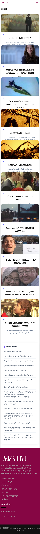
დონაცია (4, 499)
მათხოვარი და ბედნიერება (20, 164)
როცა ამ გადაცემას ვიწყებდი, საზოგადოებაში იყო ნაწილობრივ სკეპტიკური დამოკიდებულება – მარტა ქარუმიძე (20, 394)
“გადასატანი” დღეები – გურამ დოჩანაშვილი (19, 361)
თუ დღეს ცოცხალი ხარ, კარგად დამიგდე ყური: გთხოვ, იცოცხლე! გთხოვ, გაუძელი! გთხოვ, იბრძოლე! (18, 416)
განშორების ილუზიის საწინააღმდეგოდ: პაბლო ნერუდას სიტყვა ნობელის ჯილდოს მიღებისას (18, 437)
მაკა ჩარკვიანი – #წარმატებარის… (16, 387)
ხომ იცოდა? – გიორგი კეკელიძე (15, 370)
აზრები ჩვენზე (6, 485)
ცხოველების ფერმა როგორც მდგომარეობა (19, 365)
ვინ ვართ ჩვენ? (6, 482)
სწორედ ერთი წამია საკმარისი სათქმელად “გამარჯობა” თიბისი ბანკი (20, 72)
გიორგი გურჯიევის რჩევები (13, 351)
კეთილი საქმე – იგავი (20, 133)
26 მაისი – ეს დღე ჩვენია (20, 38)
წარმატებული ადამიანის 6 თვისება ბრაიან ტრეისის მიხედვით (18, 403)
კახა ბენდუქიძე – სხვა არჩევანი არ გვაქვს (18, 375)
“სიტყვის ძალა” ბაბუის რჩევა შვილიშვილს (18, 356)
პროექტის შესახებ (7, 478)
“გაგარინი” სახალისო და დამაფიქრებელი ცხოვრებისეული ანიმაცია (20, 104)
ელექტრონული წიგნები (9, 489)
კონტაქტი (4, 492)
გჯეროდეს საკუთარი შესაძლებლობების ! (18, 408)
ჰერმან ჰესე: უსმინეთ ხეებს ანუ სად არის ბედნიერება (18, 381)
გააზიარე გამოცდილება (10, 496)
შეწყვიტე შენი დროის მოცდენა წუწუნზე (17, 423)
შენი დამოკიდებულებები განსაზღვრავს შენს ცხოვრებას (19, 429)
